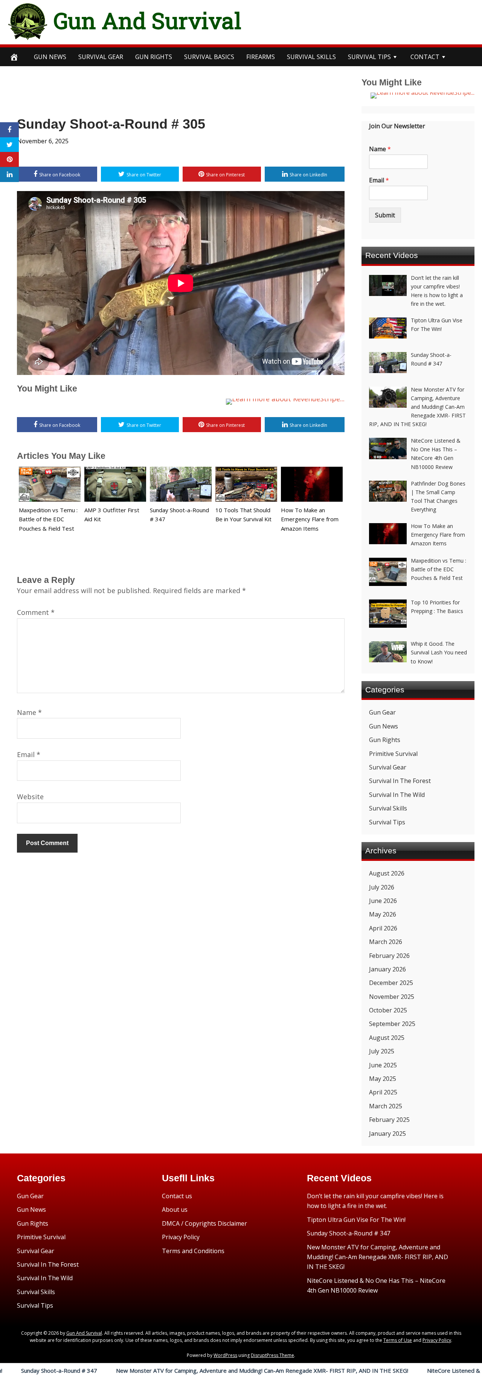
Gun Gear (382, 712)
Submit (385, 215)
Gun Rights (153, 57)
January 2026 (387, 969)
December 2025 (391, 983)
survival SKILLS (311, 57)
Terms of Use (397, 1340)
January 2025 (387, 1133)
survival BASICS (209, 57)
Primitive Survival (393, 754)
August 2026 (386, 873)
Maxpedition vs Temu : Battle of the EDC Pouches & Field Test (48, 519)
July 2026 (381, 887)
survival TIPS (369, 57)
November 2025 (391, 997)
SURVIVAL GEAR (100, 57)
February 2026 (389, 956)
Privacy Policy (181, 1237)
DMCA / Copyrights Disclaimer (204, 1223)
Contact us (177, 1196)
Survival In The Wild (397, 795)
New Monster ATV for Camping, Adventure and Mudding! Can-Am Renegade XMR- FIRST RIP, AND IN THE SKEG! (209, 1370)
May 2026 (382, 914)
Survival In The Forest (400, 781)
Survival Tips (387, 822)
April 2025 (383, 1092)
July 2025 (381, 1051)
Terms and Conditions (193, 1251)
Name (29, 712)
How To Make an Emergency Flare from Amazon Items (310, 519)
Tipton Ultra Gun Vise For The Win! (356, 1220)
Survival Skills (388, 808)
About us (175, 1209)
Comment (36, 612)
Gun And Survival (147, 20)
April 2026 (383, 928)
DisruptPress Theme (272, 1355)
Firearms (260, 57)
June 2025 (383, 1065)
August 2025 (386, 1038)
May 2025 (382, 1078)
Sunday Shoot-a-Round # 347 (348, 1233)
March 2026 (385, 942)
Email (28, 754)
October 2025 (388, 1010)
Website (30, 796)
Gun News (50, 57)
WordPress (225, 1355)
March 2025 (385, 1106)
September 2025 (392, 1024)
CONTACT (424, 57)
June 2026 (383, 901)
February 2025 (389, 1119)
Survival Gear (387, 767)
